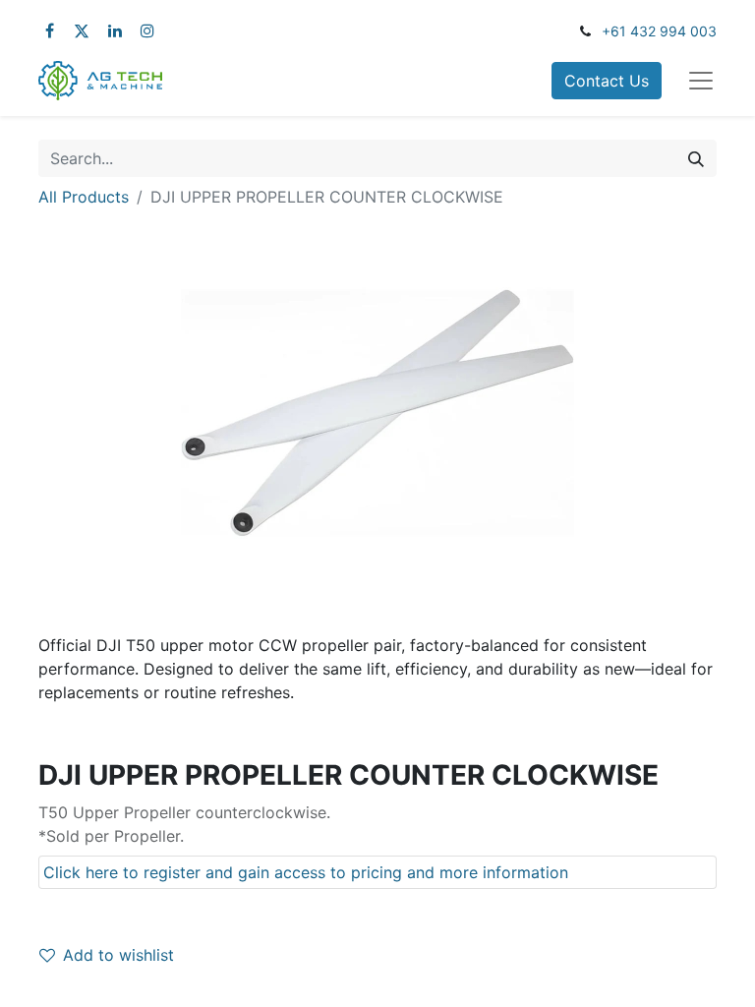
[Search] (696, 158)
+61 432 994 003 (659, 31)
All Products (83, 197)
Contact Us (606, 80)
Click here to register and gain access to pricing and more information (305, 872)
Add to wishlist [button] (118, 955)
